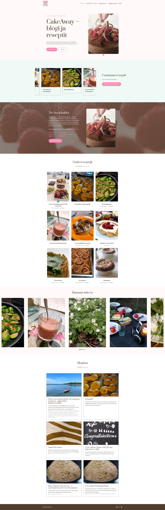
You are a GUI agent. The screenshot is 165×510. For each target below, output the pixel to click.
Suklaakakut (52, 132)
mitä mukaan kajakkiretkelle (68, 414)
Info (120, 3)
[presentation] (45, 77)
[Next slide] (96, 79)
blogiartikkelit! (85, 367)
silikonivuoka (114, 493)
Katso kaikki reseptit (112, 84)
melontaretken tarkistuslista (63, 412)
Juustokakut (52, 134)
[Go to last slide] (34, 79)
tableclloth (63, 453)
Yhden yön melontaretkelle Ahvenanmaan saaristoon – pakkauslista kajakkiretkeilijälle (64, 401)
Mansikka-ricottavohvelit (107, 243)
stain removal (57, 453)
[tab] (102, 54)
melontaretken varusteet (72, 412)
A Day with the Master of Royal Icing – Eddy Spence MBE (99, 448)
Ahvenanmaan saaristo (53, 410)
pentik (54, 453)
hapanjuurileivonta (107, 493)
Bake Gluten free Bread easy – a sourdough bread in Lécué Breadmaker (63, 487)
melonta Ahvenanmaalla (52, 412)
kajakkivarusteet (76, 410)
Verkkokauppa (113, 3)
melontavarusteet (71, 413)
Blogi (95, 3)
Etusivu (82, 3)
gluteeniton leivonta (89, 493)
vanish (66, 453)
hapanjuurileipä (101, 493)
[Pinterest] (121, 507)
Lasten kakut (62, 132)
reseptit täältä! (85, 166)
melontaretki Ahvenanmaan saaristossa (60, 413)
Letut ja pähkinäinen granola (82, 243)
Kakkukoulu (103, 3)
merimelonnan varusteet (52, 414)
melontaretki (50, 413)
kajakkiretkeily (60, 410)
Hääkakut (51, 136)
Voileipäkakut (62, 136)
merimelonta (60, 414)
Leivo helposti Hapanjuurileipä (96, 486)
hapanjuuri (96, 493)
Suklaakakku (106, 280)
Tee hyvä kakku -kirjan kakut (66, 134)
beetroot (50, 453)
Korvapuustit (82, 280)
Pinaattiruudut (58, 280)
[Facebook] (117, 507)
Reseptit (89, 3)
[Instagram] (119, 507)
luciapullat (89, 399)
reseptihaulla (75, 129)
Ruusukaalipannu (63, 89)
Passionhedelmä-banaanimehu (84, 90)
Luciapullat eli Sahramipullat (42, 90)
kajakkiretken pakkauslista (68, 410)
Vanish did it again (55, 447)
